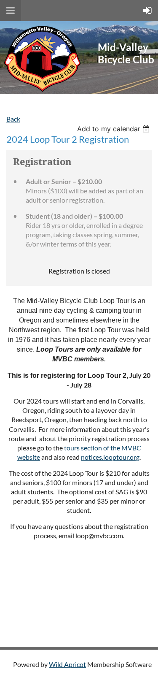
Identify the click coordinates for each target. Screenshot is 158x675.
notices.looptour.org (110, 457)
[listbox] (114, 129)
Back (13, 119)
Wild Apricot (67, 664)
